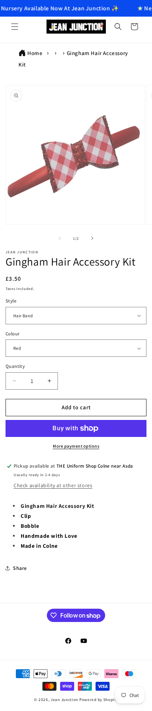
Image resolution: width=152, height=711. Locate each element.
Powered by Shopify (98, 699)
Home (34, 53)
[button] (15, 26)
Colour (13, 334)
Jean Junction (64, 699)
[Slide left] (60, 238)
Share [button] (20, 568)
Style (11, 301)
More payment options (76, 446)
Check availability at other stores (53, 485)
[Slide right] (92, 238)
